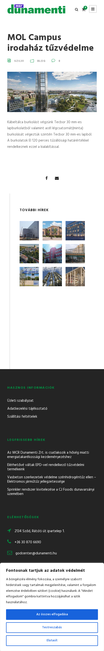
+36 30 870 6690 (28, 542)
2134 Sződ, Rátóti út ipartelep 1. (40, 531)
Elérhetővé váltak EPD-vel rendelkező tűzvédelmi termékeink (45, 467)
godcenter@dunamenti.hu (36, 553)
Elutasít (52, 640)
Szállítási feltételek (22, 417)
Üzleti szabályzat (20, 401)
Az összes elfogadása (52, 614)
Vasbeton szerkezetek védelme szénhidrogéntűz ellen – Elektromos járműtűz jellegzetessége (51, 479)
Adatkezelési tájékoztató (27, 409)
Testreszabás (52, 627)
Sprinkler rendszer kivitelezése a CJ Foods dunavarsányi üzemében (50, 492)
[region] (52, 607)
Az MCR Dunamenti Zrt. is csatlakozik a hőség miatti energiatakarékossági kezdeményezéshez (48, 455)
